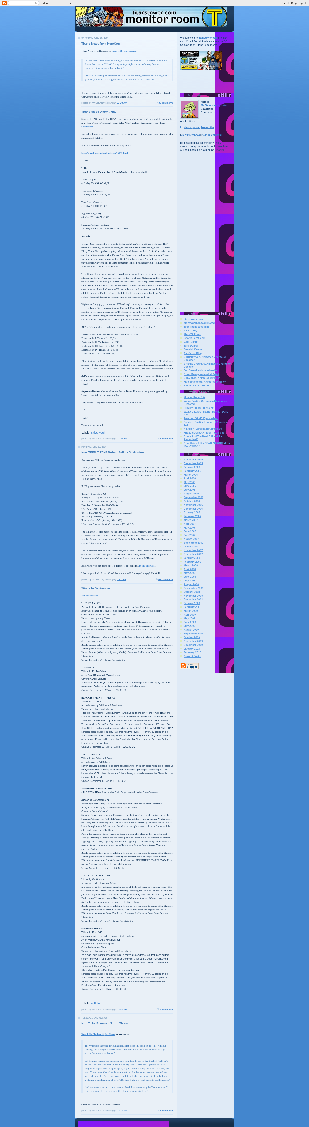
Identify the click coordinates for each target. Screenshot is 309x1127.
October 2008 (192, 592)
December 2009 (193, 644)
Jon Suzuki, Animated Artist (200, 370)
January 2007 (192, 512)
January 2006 (192, 467)
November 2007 (193, 550)
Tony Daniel (191, 345)
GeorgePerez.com (194, 338)
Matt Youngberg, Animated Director (205, 381)
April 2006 (190, 478)
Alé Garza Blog (193, 353)
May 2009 (189, 618)
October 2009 (192, 637)
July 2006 (189, 489)
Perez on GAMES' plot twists (201, 418)
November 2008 (193, 595)
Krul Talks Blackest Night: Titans (98, 1034)
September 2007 (193, 542)
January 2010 (192, 648)
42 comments (165, 579)
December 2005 (193, 463)
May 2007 (189, 527)
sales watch (98, 432)
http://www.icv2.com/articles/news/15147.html (104, 153)
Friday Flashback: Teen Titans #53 (204, 432)
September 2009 (193, 633)
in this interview (147, 565)
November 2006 (193, 505)
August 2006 (191, 493)
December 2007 (193, 554)
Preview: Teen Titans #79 (199, 407)
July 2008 (189, 580)
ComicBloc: (87, 126)
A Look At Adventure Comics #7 (203, 428)
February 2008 (192, 561)
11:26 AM (122, 438)
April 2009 (190, 614)
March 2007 (191, 520)
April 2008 (190, 569)
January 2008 (192, 557)
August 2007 (191, 539)
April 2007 (190, 523)
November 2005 (193, 459)
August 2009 (191, 629)
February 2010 (192, 652)
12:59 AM (122, 1009)
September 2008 (193, 588)
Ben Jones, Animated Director (202, 378)
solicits (95, 1003)
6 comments (166, 438)
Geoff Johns (191, 341)
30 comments (165, 102)
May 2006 (189, 482)
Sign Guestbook (211, 135)
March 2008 (191, 565)
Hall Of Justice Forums (197, 385)
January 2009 (192, 603)
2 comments (166, 1009)
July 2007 (189, 535)
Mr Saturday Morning (214, 105)
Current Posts (192, 656)
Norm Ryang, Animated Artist (201, 374)
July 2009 (189, 626)
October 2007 (192, 546)
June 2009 (190, 622)
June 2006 (190, 486)
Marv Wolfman (192, 334)
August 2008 (191, 584)
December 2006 (193, 508)
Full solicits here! (90, 595)
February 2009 (192, 607)
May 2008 (189, 573)
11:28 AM (122, 102)
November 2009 (193, 641)
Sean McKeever (193, 349)
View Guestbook (190, 135)
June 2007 (190, 531)
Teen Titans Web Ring (196, 326)
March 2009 (191, 610)
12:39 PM (122, 1110)
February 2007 (192, 516)
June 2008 (190, 576)
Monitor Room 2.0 (194, 397)
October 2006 (192, 501)
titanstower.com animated (199, 323)
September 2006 (193, 497)
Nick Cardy (190, 330)
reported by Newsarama (124, 51)
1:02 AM (121, 579)
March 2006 (191, 474)
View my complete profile (199, 127)
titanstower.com (208, 37)
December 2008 (193, 599)
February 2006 (192, 470)
